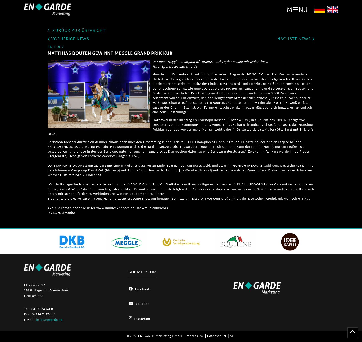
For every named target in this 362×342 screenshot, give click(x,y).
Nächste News (294, 39)
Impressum (194, 336)
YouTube (142, 304)
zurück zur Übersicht (78, 31)
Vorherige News (69, 39)
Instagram (142, 319)
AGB (233, 336)
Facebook (142, 289)
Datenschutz (217, 336)
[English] (332, 11)
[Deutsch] (319, 11)
